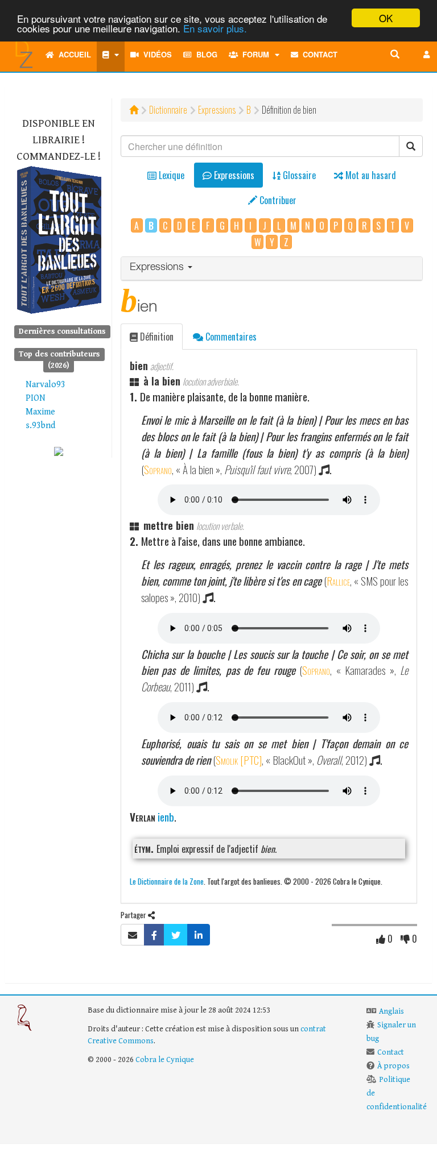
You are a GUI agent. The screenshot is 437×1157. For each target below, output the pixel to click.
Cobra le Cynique (164, 1059)
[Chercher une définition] (395, 54)
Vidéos (155, 54)
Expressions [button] (158, 268)
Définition (156, 336)
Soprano (158, 469)
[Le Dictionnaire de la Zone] (58, 450)
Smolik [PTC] (239, 760)
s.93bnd (40, 425)
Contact (317, 54)
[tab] (271, 268)
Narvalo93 (45, 384)
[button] (427, 55)
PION (36, 398)
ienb (166, 816)
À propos (393, 1066)
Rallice (338, 581)
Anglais (391, 1011)
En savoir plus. (215, 28)
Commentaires (230, 336)
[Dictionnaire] (111, 55)
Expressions (217, 110)
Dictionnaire (168, 110)
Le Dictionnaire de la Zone (167, 881)
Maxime (40, 412)
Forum (253, 54)
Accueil (72, 54)
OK (386, 18)
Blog (204, 54)
